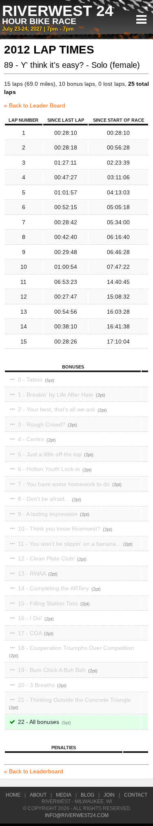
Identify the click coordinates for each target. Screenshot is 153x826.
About (38, 795)
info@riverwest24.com (77, 815)
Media (63, 795)
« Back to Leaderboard (33, 771)
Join (109, 795)
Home (13, 795)
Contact (135, 795)
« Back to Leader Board (34, 105)
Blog (87, 795)
